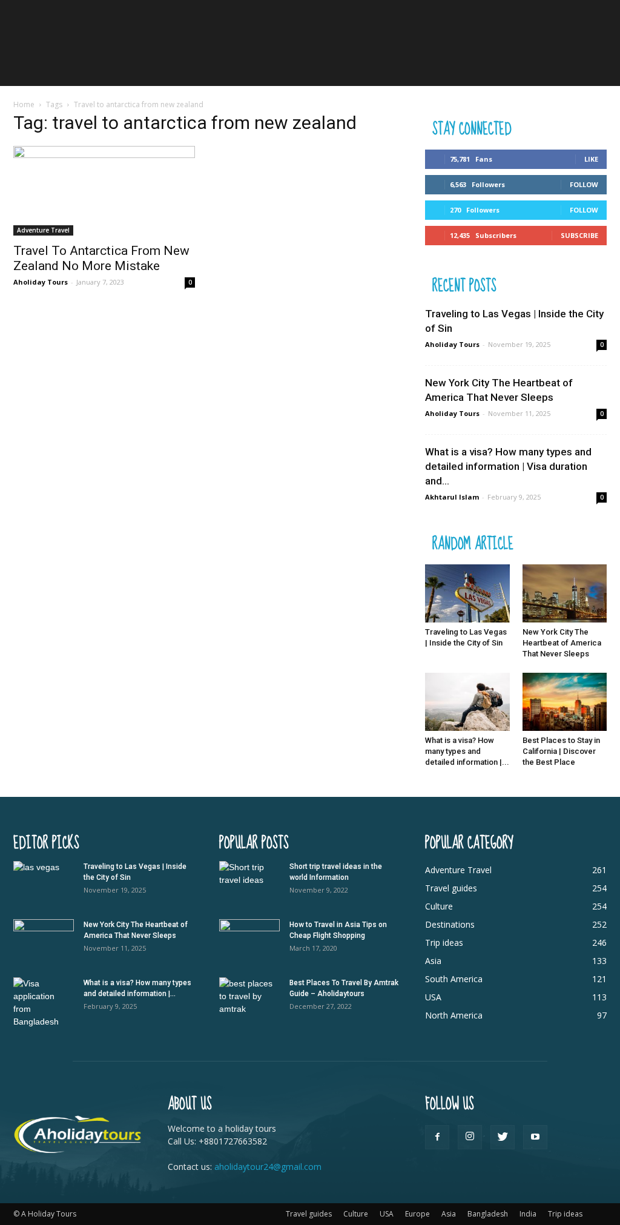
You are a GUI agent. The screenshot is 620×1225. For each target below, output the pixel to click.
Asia (448, 1214)
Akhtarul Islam (452, 496)
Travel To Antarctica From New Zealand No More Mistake (101, 258)
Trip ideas (565, 1214)
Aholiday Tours (40, 281)
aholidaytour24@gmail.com (268, 1166)
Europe (417, 1214)
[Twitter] (502, 1137)
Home (24, 104)
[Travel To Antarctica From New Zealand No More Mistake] (104, 191)
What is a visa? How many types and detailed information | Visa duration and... (508, 466)
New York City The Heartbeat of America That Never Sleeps (562, 642)
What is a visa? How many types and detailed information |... (467, 751)
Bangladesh (487, 1214)
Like (591, 158)
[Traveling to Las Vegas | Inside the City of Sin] (467, 593)
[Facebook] (437, 1137)
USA (387, 1214)
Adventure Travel (43, 230)
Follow (584, 184)
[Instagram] (470, 1137)
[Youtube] (535, 1137)
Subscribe (579, 235)
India (527, 1214)
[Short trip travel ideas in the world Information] (249, 882)
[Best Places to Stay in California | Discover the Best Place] (565, 702)
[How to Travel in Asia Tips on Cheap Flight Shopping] (249, 940)
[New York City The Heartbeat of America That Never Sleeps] (565, 593)
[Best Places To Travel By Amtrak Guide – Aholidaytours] (249, 998)
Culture (355, 1214)
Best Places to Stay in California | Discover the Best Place (561, 751)
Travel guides (309, 1214)
